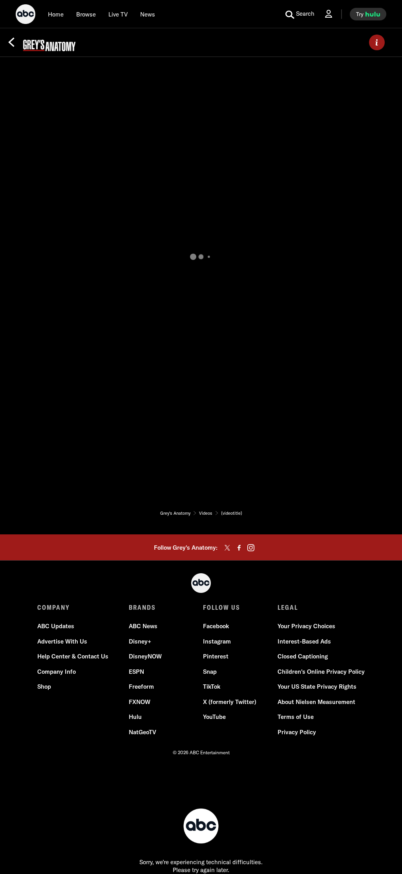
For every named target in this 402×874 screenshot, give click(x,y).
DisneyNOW (145, 656)
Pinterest (215, 656)
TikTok (211, 686)
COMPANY (53, 607)
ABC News (143, 626)
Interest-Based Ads (304, 641)
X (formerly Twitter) (229, 702)
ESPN (136, 671)
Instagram (217, 641)
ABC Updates (55, 626)
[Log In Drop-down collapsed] (328, 14)
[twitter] (227, 547)
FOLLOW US (221, 607)
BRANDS (142, 607)
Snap (210, 671)
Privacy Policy (297, 732)
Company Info (56, 671)
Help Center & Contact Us (72, 656)
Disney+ (140, 641)
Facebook (216, 626)
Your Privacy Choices (306, 626)
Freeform (141, 686)
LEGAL (288, 607)
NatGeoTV (142, 732)
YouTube (214, 716)
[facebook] (239, 547)
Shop (44, 686)
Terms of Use (296, 716)
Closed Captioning (303, 656)
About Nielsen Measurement (316, 702)
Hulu (135, 716)
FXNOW (139, 702)
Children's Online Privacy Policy (321, 671)
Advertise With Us (62, 641)
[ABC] (25, 15)
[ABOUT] (377, 42)
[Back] (11, 42)
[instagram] (250, 547)
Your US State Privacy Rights (317, 686)
